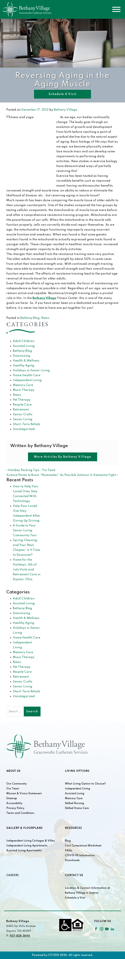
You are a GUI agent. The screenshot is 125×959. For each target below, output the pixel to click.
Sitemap (11, 798)
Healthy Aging (23, 365)
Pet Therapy (22, 399)
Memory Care (23, 385)
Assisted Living (24, 346)
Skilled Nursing (74, 803)
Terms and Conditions (20, 813)
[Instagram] (101, 929)
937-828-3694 (20, 936)
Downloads (72, 860)
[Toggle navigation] (116, 9)
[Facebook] (96, 929)
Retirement (21, 409)
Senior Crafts (23, 414)
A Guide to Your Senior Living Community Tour (25, 530)
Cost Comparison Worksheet (83, 845)
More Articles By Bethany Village (62, 456)
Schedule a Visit (62, 94)
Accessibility (14, 803)
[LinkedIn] (112, 929)
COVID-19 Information (80, 855)
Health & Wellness (26, 360)
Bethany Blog (30, 318)
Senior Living (22, 419)
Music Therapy (24, 390)
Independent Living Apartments (27, 845)
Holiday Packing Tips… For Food (31, 470)
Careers (12, 875)
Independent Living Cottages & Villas (30, 841)
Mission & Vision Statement (24, 793)
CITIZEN (53, 955)
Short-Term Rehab (26, 424)
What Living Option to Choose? (85, 784)
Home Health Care (26, 375)
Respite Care (22, 404)
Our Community (16, 784)
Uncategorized (24, 429)
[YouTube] (107, 929)
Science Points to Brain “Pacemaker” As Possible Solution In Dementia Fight (61, 475)
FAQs (68, 850)
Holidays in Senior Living (31, 370)
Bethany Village (65, 109)
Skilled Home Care (77, 808)
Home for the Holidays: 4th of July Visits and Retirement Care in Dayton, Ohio (26, 569)
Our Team (12, 788)
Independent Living (27, 380)
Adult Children (23, 341)
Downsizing (21, 355)
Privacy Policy (15, 808)
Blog (68, 841)
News (45, 318)
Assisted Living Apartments (24, 850)
